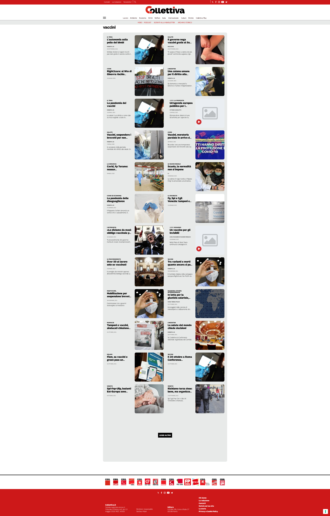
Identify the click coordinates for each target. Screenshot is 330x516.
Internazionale (173, 18)
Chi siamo (203, 498)
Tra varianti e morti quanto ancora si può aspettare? (180, 264)
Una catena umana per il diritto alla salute (178, 74)
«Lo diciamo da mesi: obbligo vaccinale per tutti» (119, 232)
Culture (183, 18)
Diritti (150, 18)
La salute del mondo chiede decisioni (180, 326)
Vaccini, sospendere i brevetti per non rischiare (119, 137)
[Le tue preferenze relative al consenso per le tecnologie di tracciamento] (325, 511)
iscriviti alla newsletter (164, 22)
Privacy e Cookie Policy (208, 511)
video (140, 22)
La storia (202, 509)
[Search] (135, 2)
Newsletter (127, 2)
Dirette (190, 18)
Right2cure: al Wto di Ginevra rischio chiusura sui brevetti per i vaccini (119, 76)
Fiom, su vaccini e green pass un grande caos (117, 359)
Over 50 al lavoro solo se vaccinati (117, 263)
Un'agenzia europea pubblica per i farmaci (181, 106)
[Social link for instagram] (219, 2)
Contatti (107, 2)
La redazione (116, 2)
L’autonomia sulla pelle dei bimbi (117, 41)
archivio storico (185, 22)
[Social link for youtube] (222, 2)
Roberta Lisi (110, 46)
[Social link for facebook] (216, 2)
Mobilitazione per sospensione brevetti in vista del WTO (119, 296)
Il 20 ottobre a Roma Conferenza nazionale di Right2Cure (180, 361)
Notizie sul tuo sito (206, 506)
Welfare (157, 18)
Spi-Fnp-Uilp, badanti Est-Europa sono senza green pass (119, 391)
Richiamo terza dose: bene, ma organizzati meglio (180, 391)
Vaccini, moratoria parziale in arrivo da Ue (179, 137)
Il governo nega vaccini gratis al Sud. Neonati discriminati (180, 42)
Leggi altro (165, 435)
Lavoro (125, 18)
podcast (147, 22)
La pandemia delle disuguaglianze (118, 200)
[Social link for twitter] (213, 2)
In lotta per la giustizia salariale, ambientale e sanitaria (178, 299)
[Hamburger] (104, 17)
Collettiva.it (110, 505)
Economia (142, 18)
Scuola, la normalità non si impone (179, 168)
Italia (164, 18)
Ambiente (133, 18)
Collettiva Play (201, 18)
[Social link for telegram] (226, 2)
